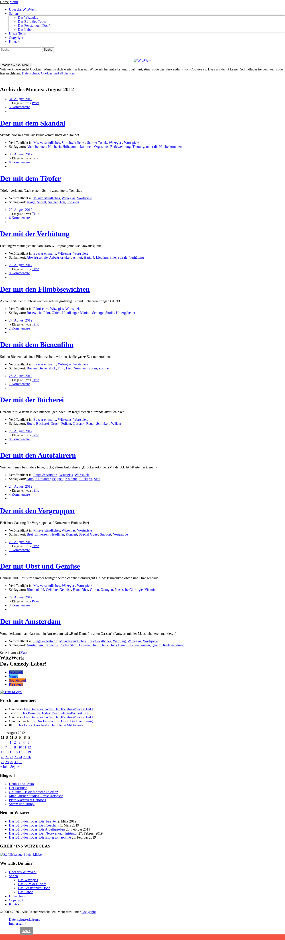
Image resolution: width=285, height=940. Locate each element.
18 (24, 752)
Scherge (98, 313)
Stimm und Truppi (22, 804)
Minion (85, 313)
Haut (76, 590)
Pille (113, 257)
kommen (86, 146)
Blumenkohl (35, 590)
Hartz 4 (89, 257)
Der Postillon (18, 788)
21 (7, 757)
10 (20, 747)
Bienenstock (47, 368)
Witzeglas (115, 142)
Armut (77, 257)
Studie (109, 313)
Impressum (16, 923)
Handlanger (70, 313)
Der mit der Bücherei (32, 400)
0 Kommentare (19, 273)
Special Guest (88, 534)
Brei (30, 534)
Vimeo (13, 676)
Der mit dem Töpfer (30, 178)
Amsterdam (34, 645)
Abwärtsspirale (37, 257)
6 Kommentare (19, 218)
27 (2, 762)
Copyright (16, 37)
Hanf (95, 645)
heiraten (40, 146)
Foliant (66, 423)
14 (7, 752)
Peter (35, 103)
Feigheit (57, 479)
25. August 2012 (20, 431)
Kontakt (14, 41)
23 (16, 757)
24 (20, 757)
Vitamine (151, 590)
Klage (31, 202)
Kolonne (71, 479)
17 (20, 752)
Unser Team (17, 33)
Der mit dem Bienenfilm (36, 344)
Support (105, 534)
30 (16, 762)
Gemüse (65, 590)
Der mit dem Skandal (32, 123)
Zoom (92, 368)
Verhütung (136, 257)
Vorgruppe (120, 534)
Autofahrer (42, 479)
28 (7, 762)
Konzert (71, 534)
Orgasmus (101, 146)
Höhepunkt (70, 146)
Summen (80, 368)
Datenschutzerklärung (24, 919)
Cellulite (52, 590)
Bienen (32, 368)
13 (2, 752)
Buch (30, 423)
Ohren (94, 590)
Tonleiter (73, 202)
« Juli (4, 767)
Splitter (53, 202)
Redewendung (120, 146)
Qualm (156, 645)
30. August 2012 (20, 154)
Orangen (107, 590)
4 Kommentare (19, 494)
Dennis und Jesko (21, 784)
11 (24, 747)
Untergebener (125, 313)
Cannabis (51, 645)
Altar (29, 146)
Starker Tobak (97, 142)
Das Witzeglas (28, 17)
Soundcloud (17, 680)
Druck (55, 423)
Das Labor (25, 29)
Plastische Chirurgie (129, 590)
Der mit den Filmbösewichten (45, 289)
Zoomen (104, 368)
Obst (84, 590)
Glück (56, 313)
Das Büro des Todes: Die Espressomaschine (40, 837)
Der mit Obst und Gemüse (40, 566)
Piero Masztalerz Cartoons (27, 800)
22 (11, 757)
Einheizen (42, 534)
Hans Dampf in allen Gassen (130, 645)
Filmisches (40, 309)
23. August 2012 (20, 542)
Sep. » (14, 767)
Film (46, 313)
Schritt (41, 202)
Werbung (119, 641)
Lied (69, 368)
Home (4, 2)
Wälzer (116, 423)
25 (24, 757)
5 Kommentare (19, 107)
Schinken (102, 423)
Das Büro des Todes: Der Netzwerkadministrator (43, 833)
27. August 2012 (20, 320)
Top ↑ (26, 931)
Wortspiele (131, 142)
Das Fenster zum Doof (34, 25)
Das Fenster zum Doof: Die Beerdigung (65, 721)
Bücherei (42, 423)
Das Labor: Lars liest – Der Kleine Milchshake (50, 725)
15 (11, 752)
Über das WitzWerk (23, 9)
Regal (90, 423)
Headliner (57, 534)
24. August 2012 (20, 486)
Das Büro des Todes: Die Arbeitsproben (37, 829)
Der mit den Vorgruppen (37, 511)
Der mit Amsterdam (30, 621)
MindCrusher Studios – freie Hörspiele (36, 796)
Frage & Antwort (45, 475)
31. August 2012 (20, 99)
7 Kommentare (19, 384)
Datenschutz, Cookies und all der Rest (48, 73)
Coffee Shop (68, 645)
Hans (104, 645)
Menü (14, 2)
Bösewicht (34, 313)
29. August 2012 (20, 210)
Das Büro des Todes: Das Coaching (34, 825)
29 (11, 762)
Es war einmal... (44, 253)
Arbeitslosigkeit (60, 257)
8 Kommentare (19, 162)
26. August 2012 (20, 376)
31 (20, 762)
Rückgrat (85, 479)
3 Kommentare (19, 605)
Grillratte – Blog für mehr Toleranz (33, 792)
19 (29, 752)
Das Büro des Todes (32, 21)
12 (29, 747)
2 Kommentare (19, 328)
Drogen (84, 645)
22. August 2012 (20, 597)
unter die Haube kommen (164, 146)
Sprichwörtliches (73, 142)
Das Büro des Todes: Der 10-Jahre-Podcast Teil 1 (59, 709)
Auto (30, 479)
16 (16, 752)
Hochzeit (54, 146)
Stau (97, 479)
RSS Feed (16, 684)
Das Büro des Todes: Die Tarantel (33, 821)
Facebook (16, 672)
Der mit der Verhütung (34, 234)
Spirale (122, 257)
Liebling (102, 257)
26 (29, 757)
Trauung (138, 146)
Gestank (78, 423)
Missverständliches (46, 142)
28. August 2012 (20, 265)
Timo (35, 158)
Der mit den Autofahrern (38, 455)
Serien (13, 13)
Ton (62, 202)
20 (2, 757)
